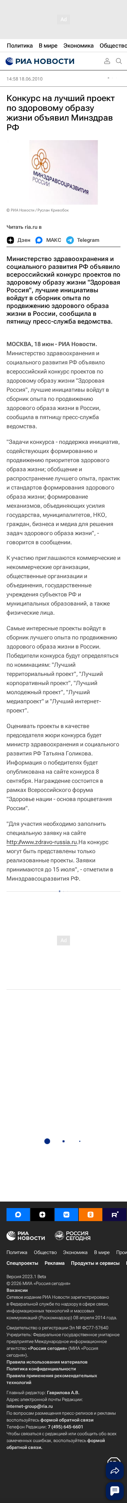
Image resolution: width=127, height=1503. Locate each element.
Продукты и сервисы (95, 1263)
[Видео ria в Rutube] (114, 1214)
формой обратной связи (66, 1420)
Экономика (75, 1252)
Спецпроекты (22, 1263)
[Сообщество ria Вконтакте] (66, 1214)
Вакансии (17, 1290)
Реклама (54, 1263)
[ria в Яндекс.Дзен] (42, 1214)
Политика (17, 1252)
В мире (102, 1252)
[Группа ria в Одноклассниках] (90, 1214)
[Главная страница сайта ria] (39, 61)
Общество (45, 1252)
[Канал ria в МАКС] (18, 1214)
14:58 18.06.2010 (25, 78)
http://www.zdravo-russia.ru (42, 842)
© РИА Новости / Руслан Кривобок (38, 210)
